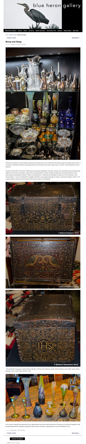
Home (7, 35)
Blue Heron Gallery (10, 30)
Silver (25, 30)
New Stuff (75, 30)
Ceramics (31, 30)
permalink (22, 430)
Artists (20, 30)
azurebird (23, 44)
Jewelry (60, 30)
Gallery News (67, 30)
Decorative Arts (51, 30)
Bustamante (76, 38)
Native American (40, 30)
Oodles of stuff (11, 38)
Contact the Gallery (17, 439)
